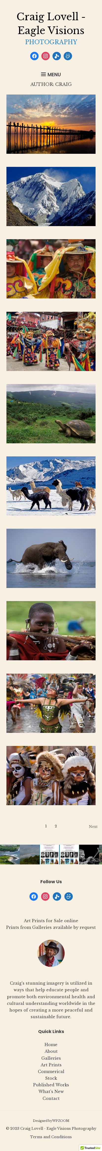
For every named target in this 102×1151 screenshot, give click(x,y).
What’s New (51, 1091)
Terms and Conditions (51, 1137)
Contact (51, 1098)
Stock (51, 1078)
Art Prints (51, 1064)
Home (51, 1044)
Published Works (51, 1084)
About (51, 1051)
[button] (51, 74)
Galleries (51, 1058)
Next (93, 826)
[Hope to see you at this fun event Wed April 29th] (69, 854)
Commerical (51, 1071)
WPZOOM (60, 1121)
